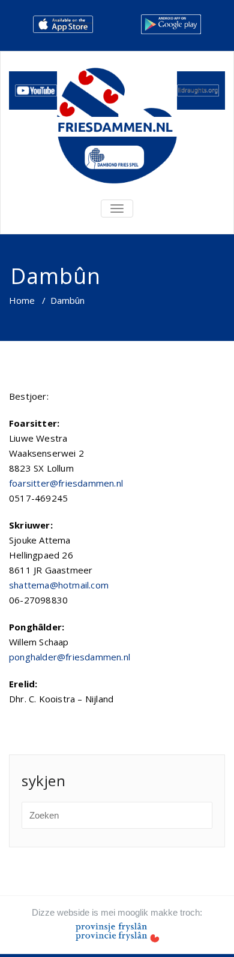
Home (22, 300)
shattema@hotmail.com (59, 585)
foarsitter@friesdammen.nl (66, 483)
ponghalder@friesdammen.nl (69, 657)
